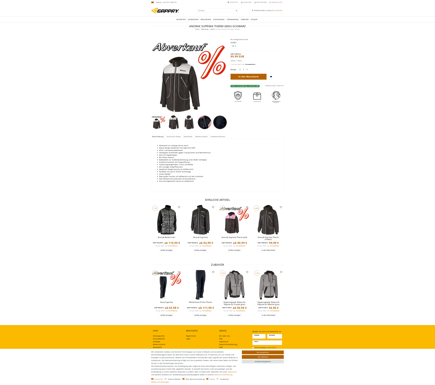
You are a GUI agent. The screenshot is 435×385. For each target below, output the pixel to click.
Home (197, 29)
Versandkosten (250, 64)
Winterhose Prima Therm (200, 302)
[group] (166, 220)
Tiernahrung (233, 19)
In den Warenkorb (248, 76)
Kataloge (156, 341)
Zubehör (245, 19)
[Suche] (236, 10)
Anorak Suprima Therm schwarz (268, 238)
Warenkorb (157, 347)
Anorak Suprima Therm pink (234, 237)
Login (188, 339)
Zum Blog (234, 2)
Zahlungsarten (159, 336)
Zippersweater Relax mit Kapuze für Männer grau (268, 303)
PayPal (212, 379)
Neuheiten (181, 19)
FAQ (220, 339)
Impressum (223, 341)
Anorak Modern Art (166, 237)
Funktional (224, 379)
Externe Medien (174, 379)
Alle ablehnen (263, 357)
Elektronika (219, 19)
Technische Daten (173, 136)
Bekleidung (206, 19)
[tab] (158, 136)
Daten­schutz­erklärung (228, 344)
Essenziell (159, 379)
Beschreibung (157, 136)
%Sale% (254, 19)
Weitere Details (201, 136)
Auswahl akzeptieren (263, 361)
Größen (234, 42)
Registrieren (191, 336)
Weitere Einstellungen (160, 382)
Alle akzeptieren (263, 352)
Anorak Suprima (200, 237)
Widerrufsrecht (159, 344)
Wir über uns (224, 336)
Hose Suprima (166, 302)
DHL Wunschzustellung (195, 379)
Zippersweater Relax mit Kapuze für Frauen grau (234, 303)
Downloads (188, 136)
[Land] (152, 2)
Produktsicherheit (218, 136)
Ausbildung (193, 19)
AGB (221, 347)
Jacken (212, 29)
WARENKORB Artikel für (268, 10)
